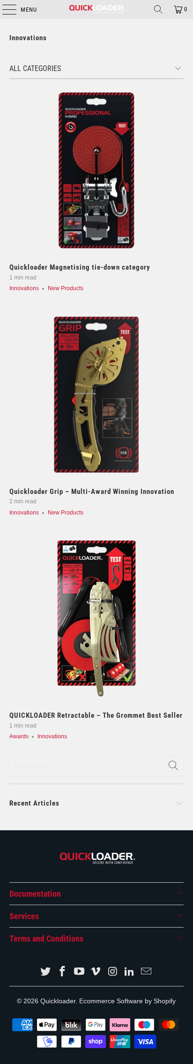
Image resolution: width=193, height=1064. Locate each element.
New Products (65, 288)
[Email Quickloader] (146, 972)
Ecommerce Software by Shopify (127, 1001)
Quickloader (57, 1001)
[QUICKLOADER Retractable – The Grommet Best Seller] (96, 618)
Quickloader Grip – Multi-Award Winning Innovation (91, 491)
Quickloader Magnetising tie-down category (79, 267)
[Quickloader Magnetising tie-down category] (96, 170)
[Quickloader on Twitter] (46, 972)
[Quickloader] (96, 9)
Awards (19, 736)
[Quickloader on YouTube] (79, 972)
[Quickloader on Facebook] (63, 972)
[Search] (158, 9)
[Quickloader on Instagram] (113, 972)
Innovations (28, 38)
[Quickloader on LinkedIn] (130, 972)
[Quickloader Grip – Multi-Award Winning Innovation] (96, 394)
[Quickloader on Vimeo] (96, 972)
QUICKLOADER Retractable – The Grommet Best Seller (96, 715)
